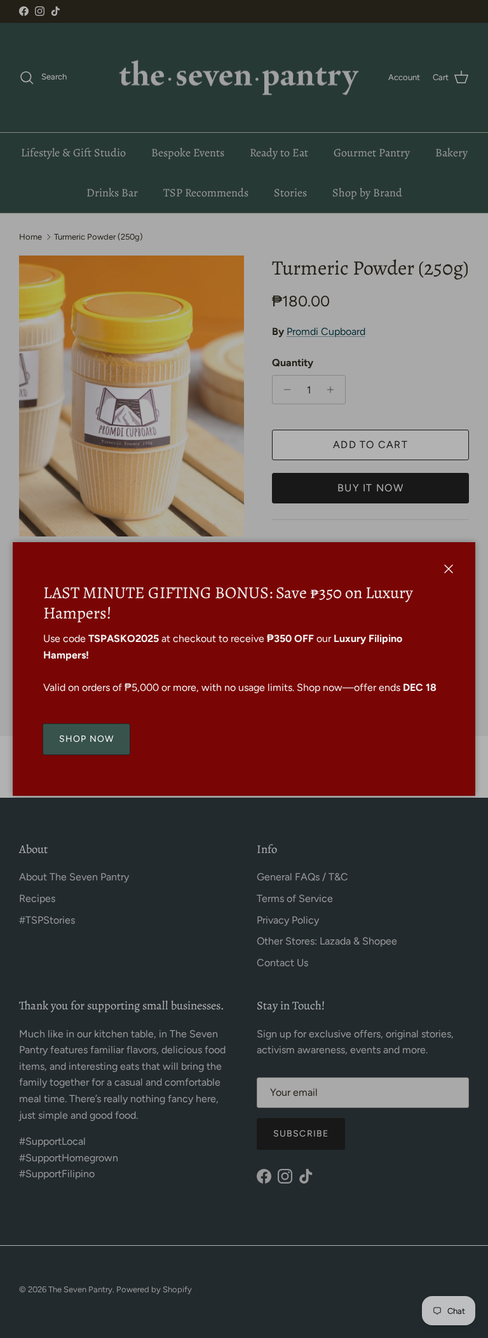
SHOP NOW (86, 739)
